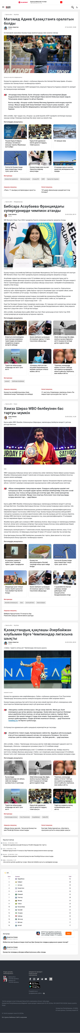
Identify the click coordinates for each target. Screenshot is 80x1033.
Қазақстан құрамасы (11, 179)
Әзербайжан (36, 817)
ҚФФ (43, 179)
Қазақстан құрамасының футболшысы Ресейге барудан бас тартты (25, 845)
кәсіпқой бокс (30, 602)
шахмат (7, 381)
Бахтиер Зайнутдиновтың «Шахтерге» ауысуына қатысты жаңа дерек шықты (55, 829)
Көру (68, 933)
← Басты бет (8, 14)
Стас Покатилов (24, 817)
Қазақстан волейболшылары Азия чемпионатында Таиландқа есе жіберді (18, 393)
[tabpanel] (39, 901)
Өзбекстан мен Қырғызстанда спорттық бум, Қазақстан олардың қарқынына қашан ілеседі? (35, 942)
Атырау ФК (36, 179)
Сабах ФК (45, 817)
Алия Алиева (12, 214)
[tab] (7, 873)
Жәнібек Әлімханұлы (11, 602)
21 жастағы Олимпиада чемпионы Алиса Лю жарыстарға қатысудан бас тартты (57, 393)
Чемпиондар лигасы (11, 817)
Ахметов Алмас (12, 937)
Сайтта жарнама (21, 1017)
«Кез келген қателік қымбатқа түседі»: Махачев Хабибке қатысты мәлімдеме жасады (30, 862)
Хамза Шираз (41, 602)
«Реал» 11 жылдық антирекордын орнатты (20, 190)
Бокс (15, 404)
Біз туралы (5, 1017)
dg (44, 993)
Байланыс (12, 1017)
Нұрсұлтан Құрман (53, 179)
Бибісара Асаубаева (18, 381)
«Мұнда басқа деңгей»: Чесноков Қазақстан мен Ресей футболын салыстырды (20, 829)
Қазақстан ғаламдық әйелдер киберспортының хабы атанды (24, 952)
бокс (21, 602)
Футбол (16, 14)
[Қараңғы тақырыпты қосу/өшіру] (77, 7)
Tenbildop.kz (13, 721)
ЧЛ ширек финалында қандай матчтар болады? (55, 191)
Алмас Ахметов (13, 27)
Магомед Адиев (25, 179)
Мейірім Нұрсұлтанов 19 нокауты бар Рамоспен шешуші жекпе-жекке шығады (19, 615)
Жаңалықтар (18, 202)
